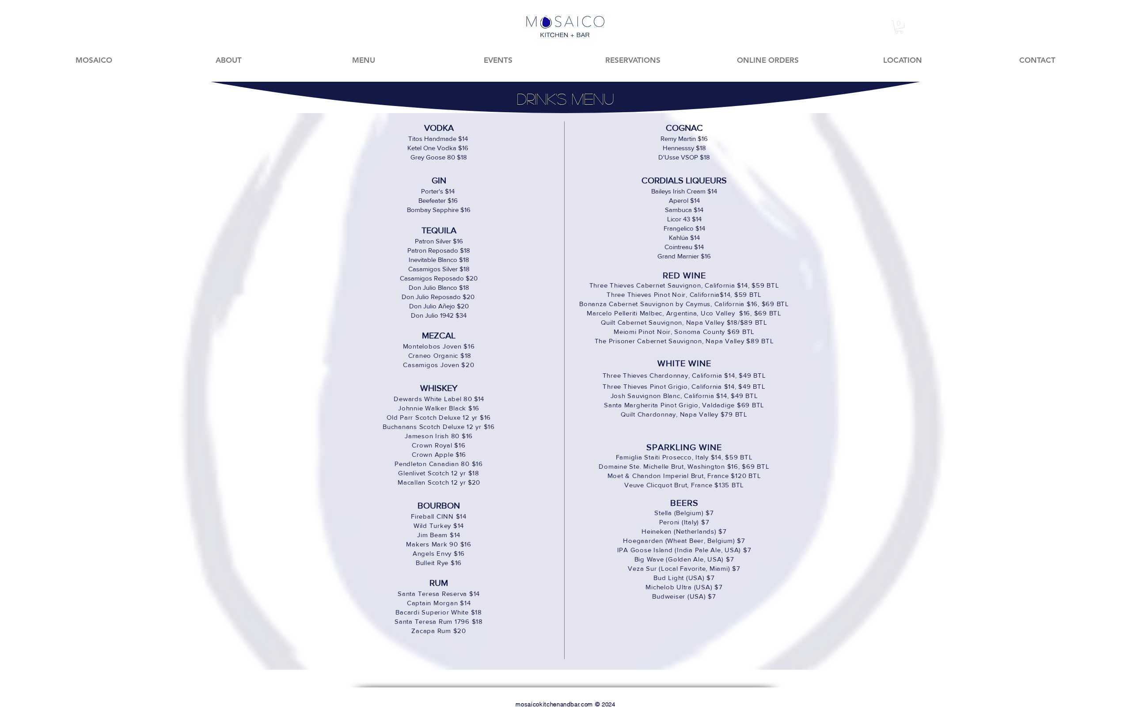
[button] (899, 27)
